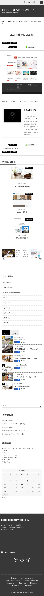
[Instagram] (34, 2)
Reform (5, 298)
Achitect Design (7, 288)
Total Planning (7, 283)
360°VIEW (6, 323)
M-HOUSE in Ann (19, 339)
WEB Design (6, 43)
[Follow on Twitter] (29, 2)
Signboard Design (8, 313)
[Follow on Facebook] (22, 560)
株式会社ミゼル (30, 110)
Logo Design (6, 308)
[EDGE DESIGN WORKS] (19, 10)
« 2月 (4, 497)
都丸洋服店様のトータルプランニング (25, 349)
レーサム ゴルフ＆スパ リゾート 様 (25, 377)
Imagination (6, 303)
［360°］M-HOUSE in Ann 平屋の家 (26, 358)
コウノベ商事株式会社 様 (22, 186)
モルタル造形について (27, 578)
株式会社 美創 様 (22, 212)
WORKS (14, 43)
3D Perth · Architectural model (12, 293)
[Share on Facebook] (24, 2)
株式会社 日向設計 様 (22, 238)
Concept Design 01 (20, 365)
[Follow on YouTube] (28, 560)
